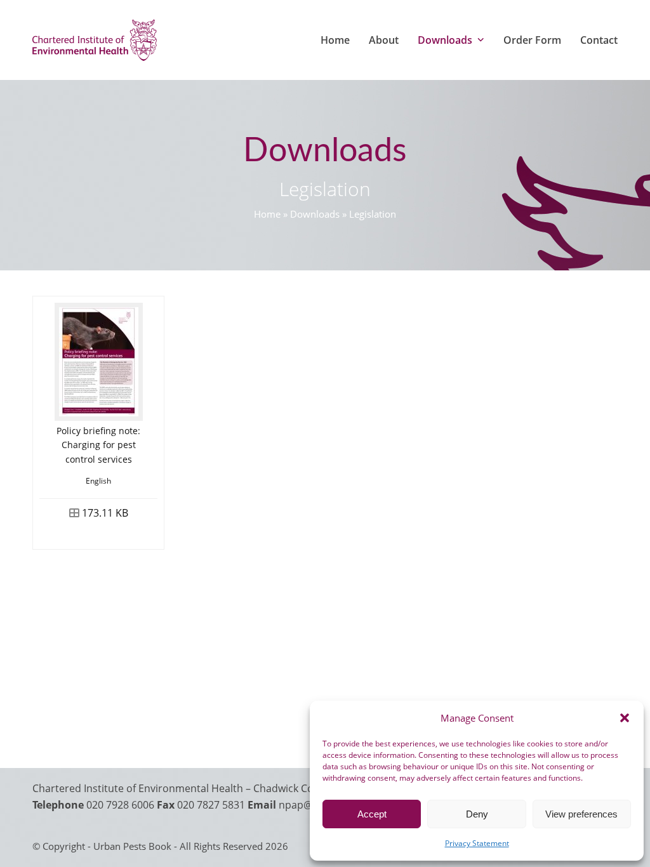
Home (267, 214)
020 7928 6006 (120, 805)
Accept (372, 814)
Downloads (315, 214)
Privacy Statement (477, 843)
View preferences (581, 814)
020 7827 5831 (211, 805)
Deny (477, 814)
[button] (624, 717)
